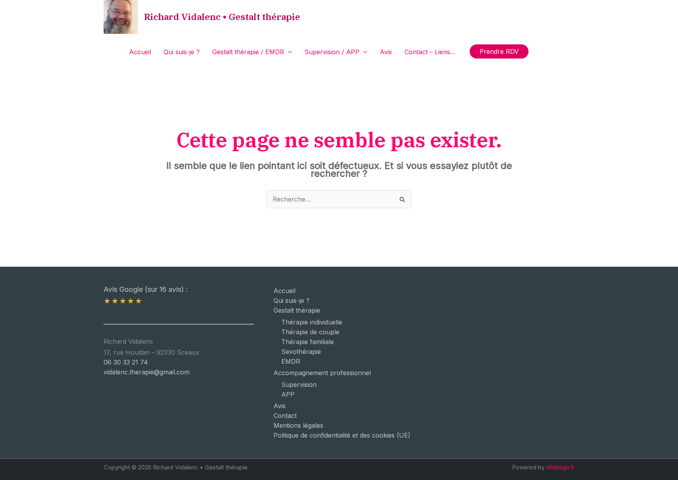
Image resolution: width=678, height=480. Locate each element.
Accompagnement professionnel (322, 373)
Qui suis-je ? (182, 52)
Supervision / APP (331, 52)
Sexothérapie (301, 351)
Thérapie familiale (307, 342)
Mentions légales (298, 425)
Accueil (140, 52)
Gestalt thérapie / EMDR (248, 52)
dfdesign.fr (560, 467)
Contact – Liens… (430, 52)
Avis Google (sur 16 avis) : (146, 289)
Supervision (299, 384)
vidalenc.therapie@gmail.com (147, 372)
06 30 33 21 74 (126, 362)
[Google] (551, 51)
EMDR (290, 361)
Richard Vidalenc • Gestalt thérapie (222, 16)
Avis (386, 52)
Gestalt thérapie (296, 310)
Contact (285, 416)
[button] (288, 52)
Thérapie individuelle (311, 322)
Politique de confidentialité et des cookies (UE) (341, 435)
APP (288, 394)
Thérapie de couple (310, 332)
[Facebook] (539, 51)
